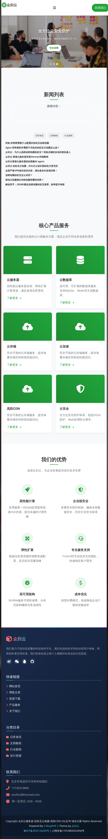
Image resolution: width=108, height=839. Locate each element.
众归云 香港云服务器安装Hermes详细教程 (26, 156)
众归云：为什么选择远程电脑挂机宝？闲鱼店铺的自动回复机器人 (38, 152)
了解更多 (13, 298)
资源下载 (14, 698)
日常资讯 (39, 135)
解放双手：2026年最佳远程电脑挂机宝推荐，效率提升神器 (35, 184)
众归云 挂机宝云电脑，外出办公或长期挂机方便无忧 (31, 165)
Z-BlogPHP (50, 826)
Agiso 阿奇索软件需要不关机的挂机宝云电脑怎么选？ (32, 147)
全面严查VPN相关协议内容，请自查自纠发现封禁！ (31, 170)
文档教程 (54, 135)
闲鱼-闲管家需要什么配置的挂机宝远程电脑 (27, 142)
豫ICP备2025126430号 (37, 830)
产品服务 (14, 705)
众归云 (75, 826)
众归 (12, 5)
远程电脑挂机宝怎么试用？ (18, 175)
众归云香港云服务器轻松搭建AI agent (24, 161)
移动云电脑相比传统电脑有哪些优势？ (24, 179)
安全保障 (54, 47)
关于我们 (14, 711)
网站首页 (14, 686)
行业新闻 (68, 135)
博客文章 (14, 692)
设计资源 (15, 755)
